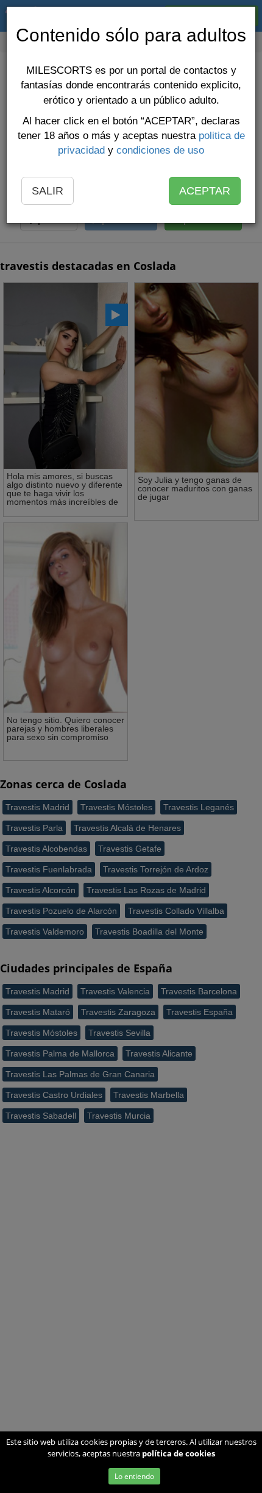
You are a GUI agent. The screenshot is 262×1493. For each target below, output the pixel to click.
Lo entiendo (134, 1476)
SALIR (47, 191)
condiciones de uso (160, 150)
